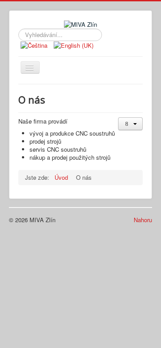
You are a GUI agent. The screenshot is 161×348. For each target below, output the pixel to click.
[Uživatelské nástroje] (130, 123)
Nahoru (143, 219)
